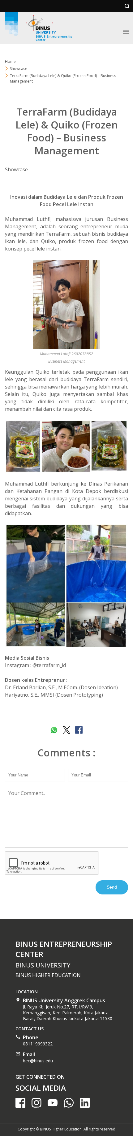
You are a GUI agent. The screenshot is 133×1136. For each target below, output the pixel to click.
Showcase (18, 68)
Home (10, 61)
